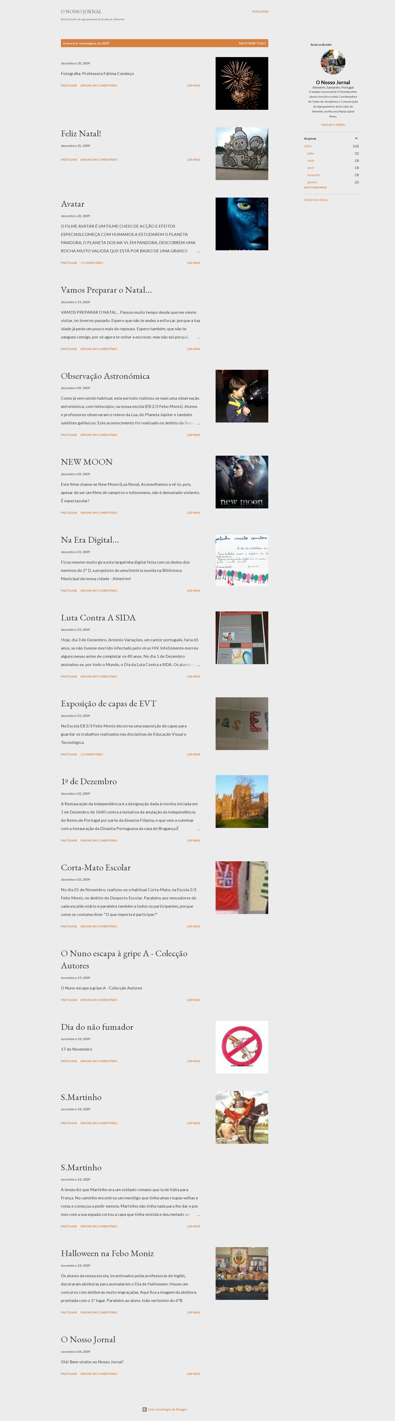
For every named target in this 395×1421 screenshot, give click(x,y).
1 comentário (92, 263)
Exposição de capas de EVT (109, 703)
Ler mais (193, 85)
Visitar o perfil (333, 124)
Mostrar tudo (252, 43)
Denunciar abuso (316, 199)
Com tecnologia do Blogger (167, 1409)
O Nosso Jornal (81, 11)
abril (310, 168)
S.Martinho (81, 1097)
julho (310, 153)
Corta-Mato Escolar (96, 867)
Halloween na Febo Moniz (107, 1253)
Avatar (72, 203)
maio (310, 160)
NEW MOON (87, 461)
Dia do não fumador (97, 1026)
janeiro (312, 182)
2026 (307, 146)
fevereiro (313, 175)
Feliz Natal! (81, 133)
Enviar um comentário (99, 85)
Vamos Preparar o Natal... (106, 289)
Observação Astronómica (105, 376)
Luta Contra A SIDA (98, 617)
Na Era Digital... (90, 539)
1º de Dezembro (89, 781)
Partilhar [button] (69, 85)
